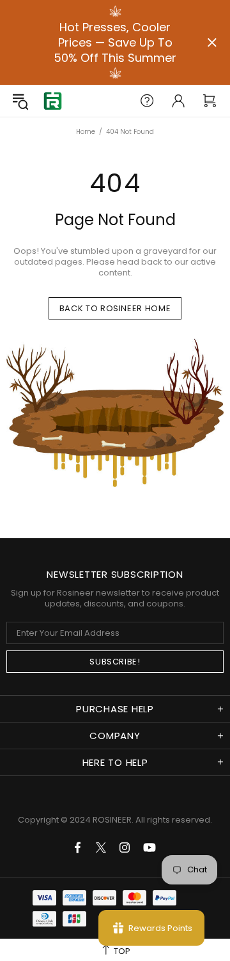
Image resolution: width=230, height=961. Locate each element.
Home (85, 131)
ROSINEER (112, 819)
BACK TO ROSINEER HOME (115, 308)
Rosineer (52, 101)
